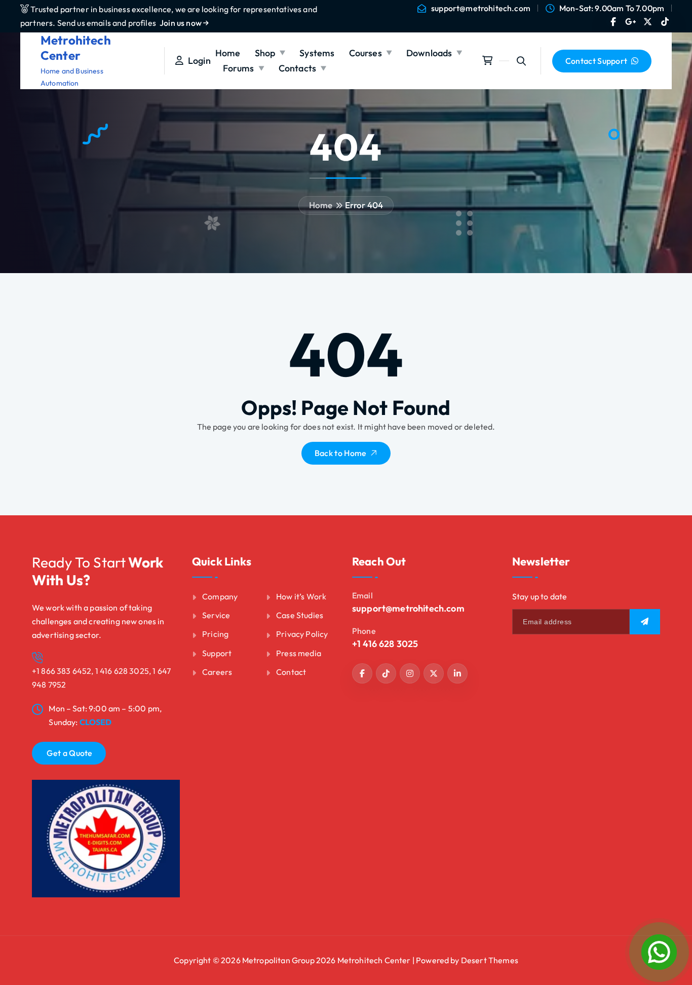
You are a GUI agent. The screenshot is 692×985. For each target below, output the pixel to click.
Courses (365, 53)
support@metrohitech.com (480, 8)
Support (217, 653)
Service (216, 615)
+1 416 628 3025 (385, 644)
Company (220, 596)
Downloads (429, 53)
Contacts (297, 68)
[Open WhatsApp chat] (659, 952)
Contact (291, 672)
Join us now (181, 23)
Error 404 (364, 205)
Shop (265, 53)
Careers (217, 672)
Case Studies (299, 615)
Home (228, 53)
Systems (316, 53)
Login (197, 60)
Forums (238, 68)
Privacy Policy (302, 634)
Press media (298, 653)
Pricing (215, 634)
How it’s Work (301, 596)
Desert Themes (489, 960)
